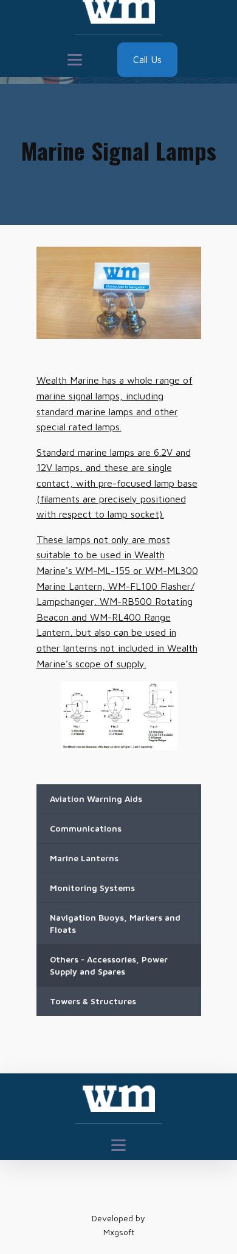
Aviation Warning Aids (96, 798)
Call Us (147, 59)
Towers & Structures (93, 1001)
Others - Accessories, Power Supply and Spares (109, 965)
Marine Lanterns (84, 858)
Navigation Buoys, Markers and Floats (115, 923)
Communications (86, 828)
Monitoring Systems (92, 887)
